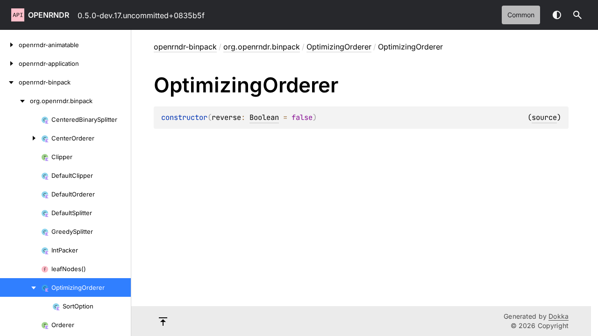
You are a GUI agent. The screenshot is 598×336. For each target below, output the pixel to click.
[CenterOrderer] (20, 138)
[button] (577, 15)
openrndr (48, 15)
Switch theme (557, 15)
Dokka (558, 316)
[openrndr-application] (9, 63)
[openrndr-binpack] (9, 82)
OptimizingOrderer (338, 46)
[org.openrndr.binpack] (15, 100)
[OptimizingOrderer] (20, 287)
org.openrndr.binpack (261, 46)
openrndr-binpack (185, 46)
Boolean (264, 117)
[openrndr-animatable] (9, 44)
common (520, 15)
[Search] (577, 15)
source (544, 117)
